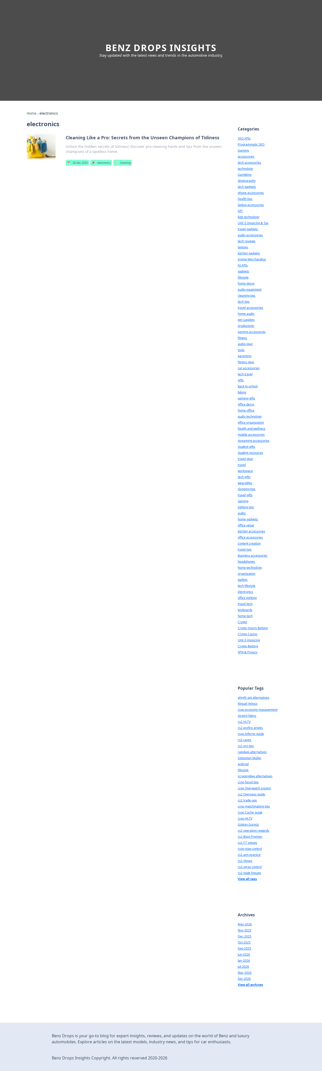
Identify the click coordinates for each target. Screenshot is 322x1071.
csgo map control (250, 849)
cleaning (122, 162)
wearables (245, 483)
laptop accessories (251, 205)
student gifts (246, 447)
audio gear (245, 344)
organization (246, 574)
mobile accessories (251, 434)
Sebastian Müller (249, 758)
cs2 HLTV (244, 722)
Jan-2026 (244, 960)
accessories (246, 156)
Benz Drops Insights (160, 48)
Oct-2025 (244, 942)
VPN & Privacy (247, 652)
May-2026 (245, 924)
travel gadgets (248, 229)
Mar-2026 (245, 972)
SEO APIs (244, 138)
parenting (244, 356)
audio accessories (250, 235)
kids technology (248, 217)
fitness (242, 338)
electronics (101, 162)
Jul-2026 (243, 966)
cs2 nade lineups (249, 873)
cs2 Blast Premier (250, 836)
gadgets (243, 271)
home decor (246, 283)
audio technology (250, 416)
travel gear (245, 459)
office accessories (250, 537)
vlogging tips (246, 489)
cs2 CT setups (247, 843)
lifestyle (243, 277)
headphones (246, 561)
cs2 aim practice (249, 855)
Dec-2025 (244, 936)
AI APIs (243, 265)
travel (242, 465)
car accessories (249, 368)
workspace (245, 471)
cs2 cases (244, 740)
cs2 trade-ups (247, 800)
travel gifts (245, 495)
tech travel (245, 374)
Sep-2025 (244, 948)
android (243, 764)
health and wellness (251, 428)
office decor (246, 404)
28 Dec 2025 (77, 162)
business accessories (252, 555)
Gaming (243, 150)
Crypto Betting (248, 646)
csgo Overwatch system (254, 788)
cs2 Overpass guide (251, 794)
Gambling (244, 175)
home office (246, 410)
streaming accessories (253, 441)
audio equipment (249, 289)
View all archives (250, 985)
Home (31, 113)
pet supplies (246, 320)
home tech (245, 616)
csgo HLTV (245, 818)
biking (242, 392)
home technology (250, 567)
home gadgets (248, 519)
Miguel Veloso (247, 703)
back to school (248, 386)
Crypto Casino (247, 634)
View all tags (247, 879)
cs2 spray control (250, 867)
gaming (243, 501)
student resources (250, 453)
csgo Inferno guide (251, 734)
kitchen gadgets (249, 253)
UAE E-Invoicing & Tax (253, 223)
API (240, 211)
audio (242, 513)
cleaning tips (246, 295)
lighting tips (246, 507)
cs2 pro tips (246, 746)
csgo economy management (257, 710)
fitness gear (246, 362)
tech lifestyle (246, 586)
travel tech (245, 604)
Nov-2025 (244, 930)
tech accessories (249, 162)
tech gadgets (247, 187)
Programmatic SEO (251, 144)
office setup (246, 525)
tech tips (244, 301)
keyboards (245, 610)
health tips (245, 199)
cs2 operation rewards (253, 830)
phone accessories (251, 193)
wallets (243, 580)
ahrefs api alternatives (253, 697)
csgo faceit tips (248, 782)
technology (245, 168)
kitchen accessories (251, 531)
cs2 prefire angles (250, 728)
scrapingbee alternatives (255, 776)
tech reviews (246, 241)
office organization (251, 422)
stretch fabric (247, 716)
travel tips (245, 549)
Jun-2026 (244, 954)
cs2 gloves (245, 861)
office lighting (247, 598)
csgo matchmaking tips (254, 806)
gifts (241, 380)
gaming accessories (252, 332)
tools (241, 350)
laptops (243, 247)
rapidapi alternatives (252, 752)
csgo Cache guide (250, 812)
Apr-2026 (244, 979)
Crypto (242, 622)
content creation (249, 543)
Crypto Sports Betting (253, 628)
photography (247, 181)
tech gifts (244, 477)
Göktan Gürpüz (248, 824)
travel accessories (250, 308)
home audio (246, 314)
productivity (246, 326)
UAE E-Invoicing (249, 640)
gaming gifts (246, 398)
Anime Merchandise (252, 259)
